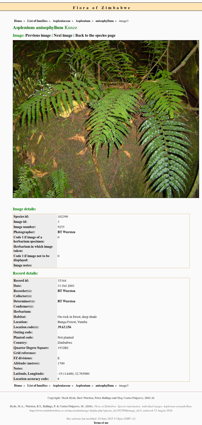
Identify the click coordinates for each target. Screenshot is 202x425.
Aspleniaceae (61, 20)
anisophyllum (105, 20)
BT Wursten (66, 231)
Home (18, 20)
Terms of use (101, 423)
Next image (63, 35)
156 (68, 327)
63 (63, 327)
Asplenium (83, 20)
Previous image (38, 35)
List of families (37, 20)
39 (59, 327)
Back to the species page (95, 35)
